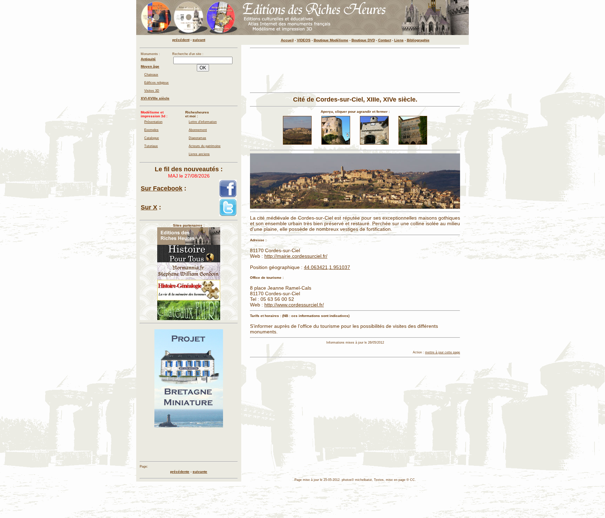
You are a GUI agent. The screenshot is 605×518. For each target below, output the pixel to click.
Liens (399, 40)
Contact (384, 40)
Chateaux (151, 74)
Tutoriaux (151, 146)
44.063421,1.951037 (327, 267)
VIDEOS (304, 40)
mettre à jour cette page (442, 352)
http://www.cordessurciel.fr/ (294, 305)
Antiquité (148, 59)
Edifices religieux (156, 82)
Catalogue (151, 138)
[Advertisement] (355, 70)
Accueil (287, 40)
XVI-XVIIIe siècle (155, 98)
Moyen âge (150, 66)
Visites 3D (151, 90)
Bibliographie (418, 40)
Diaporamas (197, 138)
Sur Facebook (161, 188)
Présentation (153, 122)
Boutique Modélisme (331, 40)
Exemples (151, 130)
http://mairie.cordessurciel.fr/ (295, 256)
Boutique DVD (363, 40)
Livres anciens (199, 154)
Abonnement (198, 130)
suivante (200, 472)
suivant (199, 40)
